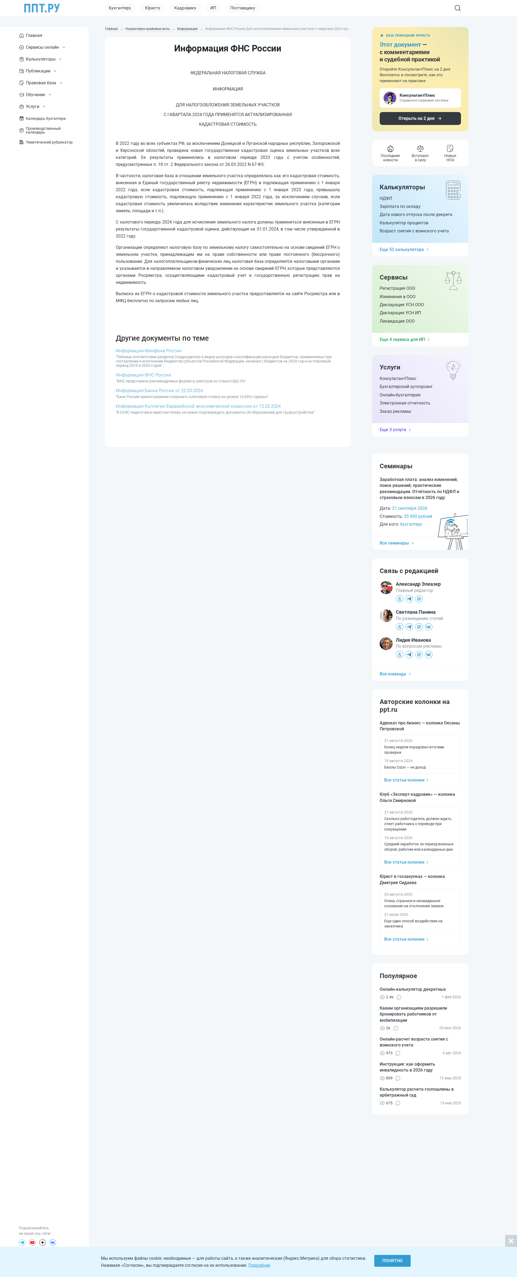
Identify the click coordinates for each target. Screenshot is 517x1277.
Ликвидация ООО (397, 321)
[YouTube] (32, 1242)
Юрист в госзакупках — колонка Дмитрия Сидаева (412, 879)
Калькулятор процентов (404, 222)
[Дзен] (42, 1242)
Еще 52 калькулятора (402, 249)
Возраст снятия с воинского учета (414, 230)
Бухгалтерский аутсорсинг (406, 386)
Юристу (152, 8)
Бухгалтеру (120, 8)
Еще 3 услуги (393, 429)
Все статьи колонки (404, 780)
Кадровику (185, 8)
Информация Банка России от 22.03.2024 (159, 390)
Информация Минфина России (149, 350)
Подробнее (259, 1265)
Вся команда (393, 673)
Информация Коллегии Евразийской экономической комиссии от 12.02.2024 (198, 406)
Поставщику (242, 8)
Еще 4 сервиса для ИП (402, 339)
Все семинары (394, 543)
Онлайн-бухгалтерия (400, 394)
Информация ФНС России (143, 375)
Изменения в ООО (397, 296)
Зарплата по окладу (400, 206)
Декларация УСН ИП (400, 312)
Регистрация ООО (397, 288)
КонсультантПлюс (398, 378)
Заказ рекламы (395, 411)
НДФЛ (386, 198)
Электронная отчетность (405, 403)
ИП (213, 8)
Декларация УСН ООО (402, 304)
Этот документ (400, 44)
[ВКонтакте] (53, 1242)
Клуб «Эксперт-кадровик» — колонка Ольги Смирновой (417, 797)
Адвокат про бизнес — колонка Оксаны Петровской (420, 725)
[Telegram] (22, 1242)
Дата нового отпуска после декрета (416, 214)
